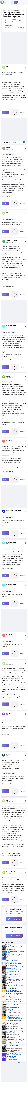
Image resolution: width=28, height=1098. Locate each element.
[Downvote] (17, 112)
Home (4, 10)
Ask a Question (15, 936)
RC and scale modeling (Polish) (16, 10)
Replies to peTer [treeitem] (16, 142)
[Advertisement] (14, 47)
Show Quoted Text (9, 154)
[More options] (25, 67)
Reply (6, 112)
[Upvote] (12, 112)
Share (23, 112)
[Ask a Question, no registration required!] (16, 2)
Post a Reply (15, 919)
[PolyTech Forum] (3, 2)
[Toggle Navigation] (25, 2)
